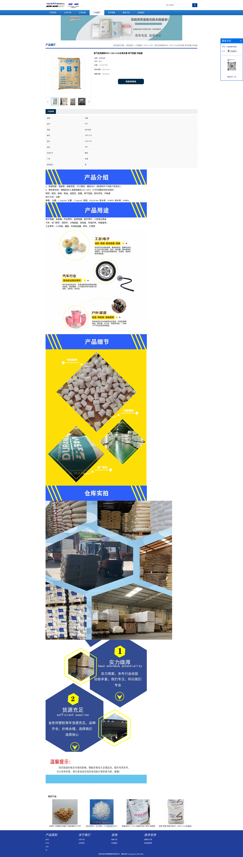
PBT (151, 45)
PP (46, 850)
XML (142, 854)
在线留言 (141, 13)
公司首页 (52, 13)
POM (47, 843)
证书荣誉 (111, 13)
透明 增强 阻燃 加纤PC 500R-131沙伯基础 (175, 826)
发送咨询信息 (131, 81)
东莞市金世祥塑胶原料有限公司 (109, 854)
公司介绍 (67, 13)
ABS (47, 847)
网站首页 (129, 45)
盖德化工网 (148, 839)
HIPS (47, 839)
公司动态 (82, 13)
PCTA (146, 45)
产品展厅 (96, 13)
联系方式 (126, 13)
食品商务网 (148, 843)
